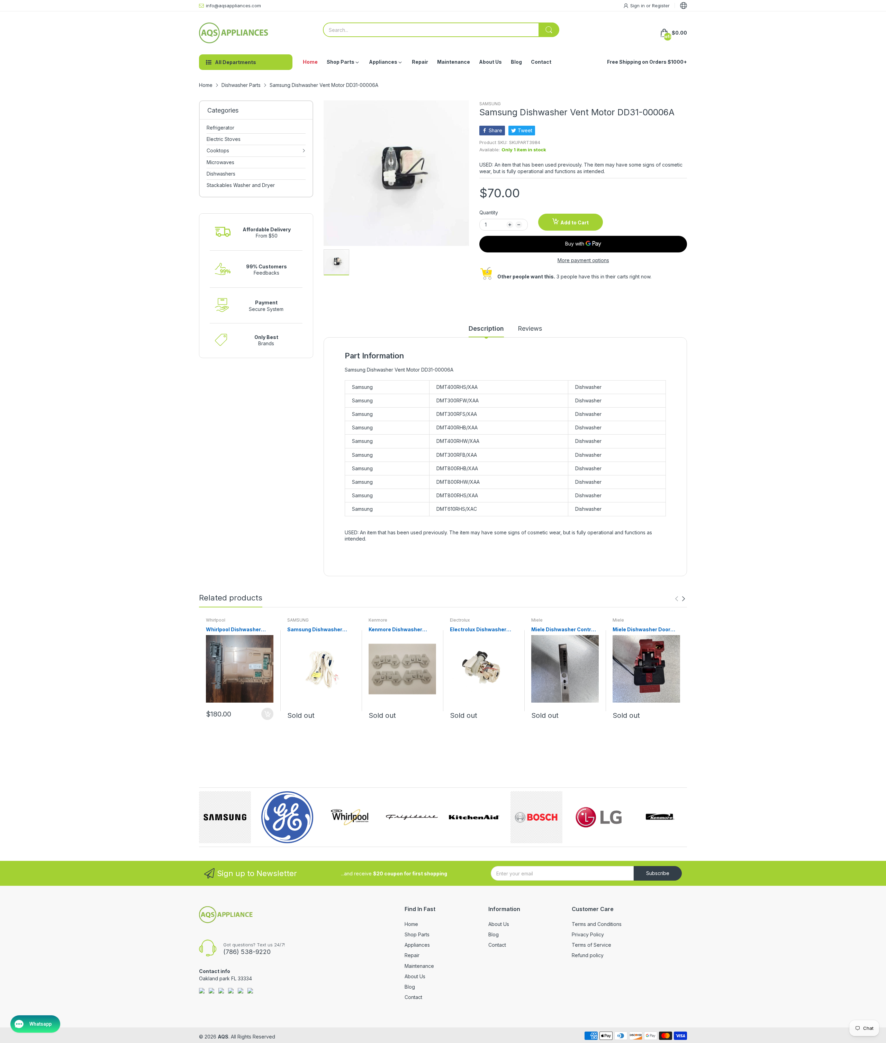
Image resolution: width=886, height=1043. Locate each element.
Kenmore (378, 620)
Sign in (638, 5)
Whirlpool (215, 620)
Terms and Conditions (597, 924)
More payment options (583, 260)
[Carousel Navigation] (680, 599)
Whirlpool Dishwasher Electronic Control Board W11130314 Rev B (236, 629)
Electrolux (460, 620)
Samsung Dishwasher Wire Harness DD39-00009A (314, 629)
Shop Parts (417, 934)
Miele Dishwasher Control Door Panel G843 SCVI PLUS (563, 629)
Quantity (488, 212)
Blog (410, 987)
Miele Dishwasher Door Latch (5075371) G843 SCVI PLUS (641, 629)
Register (661, 5)
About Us (415, 976)
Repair (412, 955)
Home (411, 924)
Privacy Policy (588, 934)
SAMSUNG (490, 103)
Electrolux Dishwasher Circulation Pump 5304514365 (478, 629)
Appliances (417, 945)
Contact (413, 997)
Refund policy (588, 955)
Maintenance (419, 966)
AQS (223, 1037)
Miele (537, 620)
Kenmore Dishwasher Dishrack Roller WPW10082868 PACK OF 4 (402, 629)
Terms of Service (591, 945)
